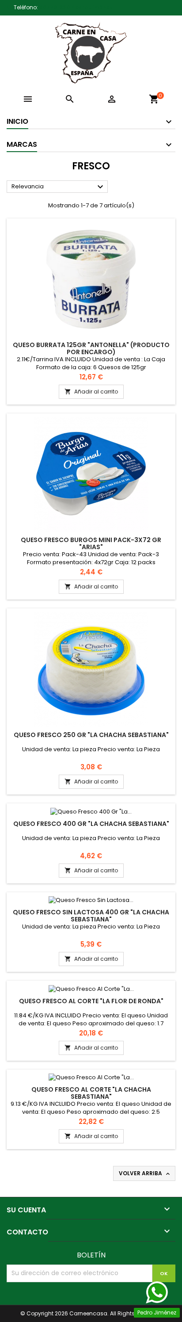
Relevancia (58, 187)
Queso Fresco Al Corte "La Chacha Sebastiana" (91, 1093)
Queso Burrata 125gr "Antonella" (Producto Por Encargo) (91, 348)
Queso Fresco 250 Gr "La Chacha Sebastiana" (91, 734)
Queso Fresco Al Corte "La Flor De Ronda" (91, 1001)
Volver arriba (145, 1173)
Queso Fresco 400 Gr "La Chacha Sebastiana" (91, 823)
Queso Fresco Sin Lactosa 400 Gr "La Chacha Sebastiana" (91, 916)
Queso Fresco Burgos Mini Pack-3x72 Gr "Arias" (91, 543)
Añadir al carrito (91, 391)
